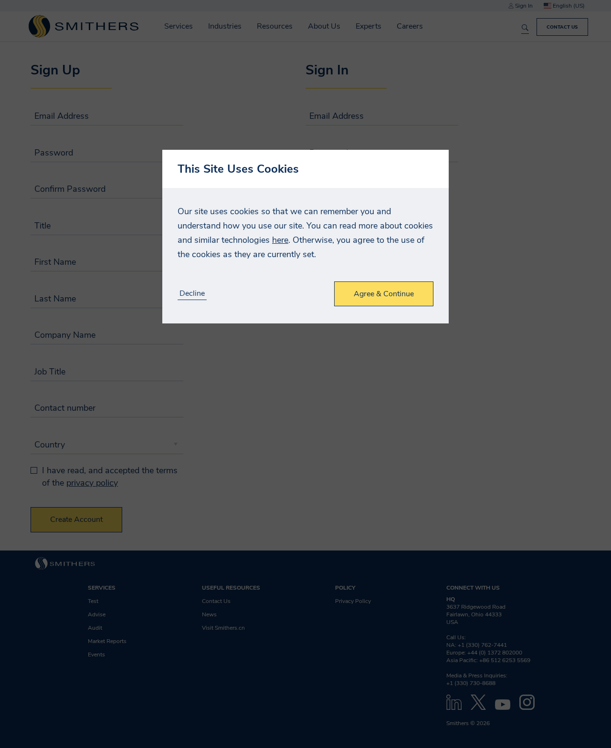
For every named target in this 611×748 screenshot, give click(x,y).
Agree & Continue (384, 294)
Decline (192, 294)
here (280, 240)
